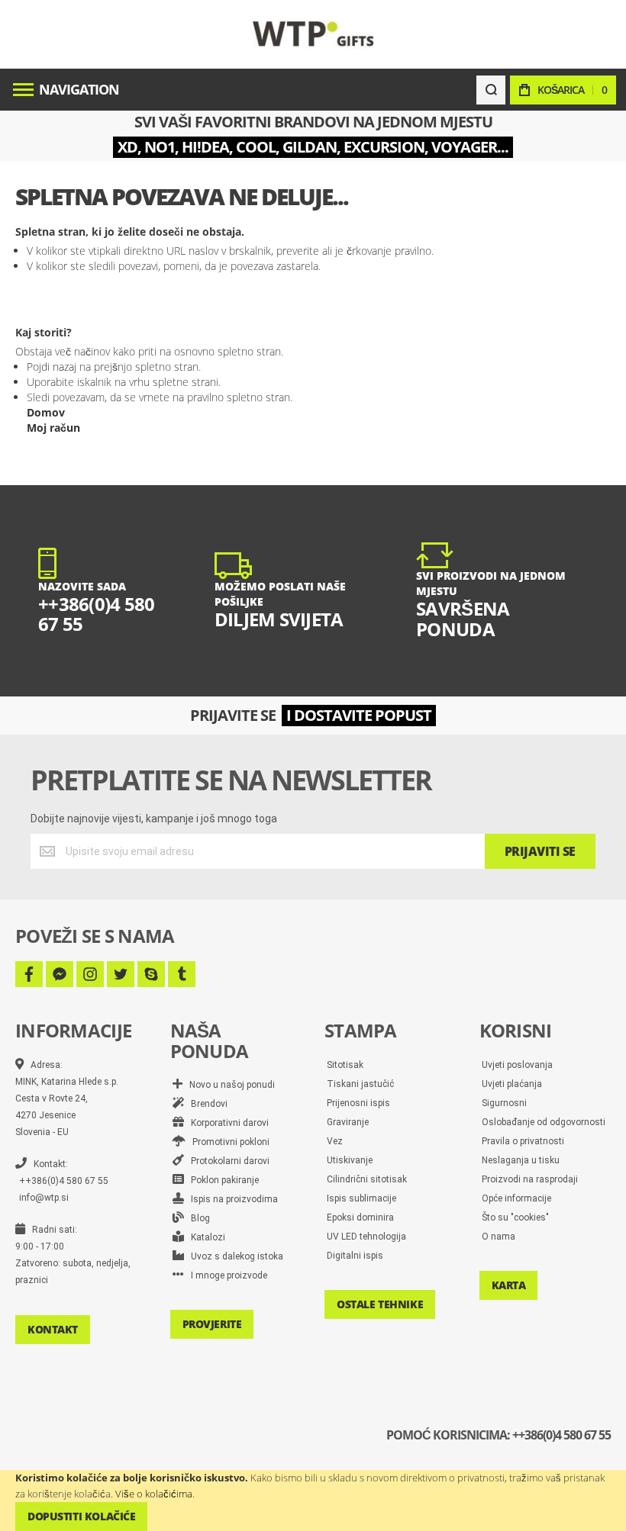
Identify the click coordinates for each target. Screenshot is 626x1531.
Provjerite (212, 1324)
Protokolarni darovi (226, 1161)
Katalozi (204, 1237)
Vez (335, 1141)
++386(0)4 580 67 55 (63, 1181)
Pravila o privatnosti (523, 1141)
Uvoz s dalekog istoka (233, 1256)
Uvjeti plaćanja (512, 1084)
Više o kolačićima (153, 1493)
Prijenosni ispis (358, 1103)
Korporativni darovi (226, 1123)
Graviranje (348, 1122)
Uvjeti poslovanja (517, 1065)
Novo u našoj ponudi (228, 1084)
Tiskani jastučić (360, 1084)
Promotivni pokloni (227, 1142)
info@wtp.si (44, 1197)
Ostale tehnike (380, 1304)
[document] (313, 1500)
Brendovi (205, 1103)
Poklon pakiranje (221, 1180)
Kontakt (52, 1329)
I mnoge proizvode (225, 1275)
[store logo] (313, 34)
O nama (498, 1236)
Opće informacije (516, 1198)
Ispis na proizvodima (231, 1199)
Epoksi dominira (360, 1217)
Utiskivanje (350, 1160)
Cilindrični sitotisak (367, 1179)
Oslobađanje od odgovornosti (543, 1122)
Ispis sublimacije (361, 1198)
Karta (509, 1285)
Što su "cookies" (515, 1217)
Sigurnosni (504, 1103)
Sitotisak (345, 1065)
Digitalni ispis (355, 1255)
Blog (197, 1218)
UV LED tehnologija (366, 1236)
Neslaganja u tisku (521, 1160)
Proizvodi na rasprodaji (530, 1179)
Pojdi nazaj (51, 366)
